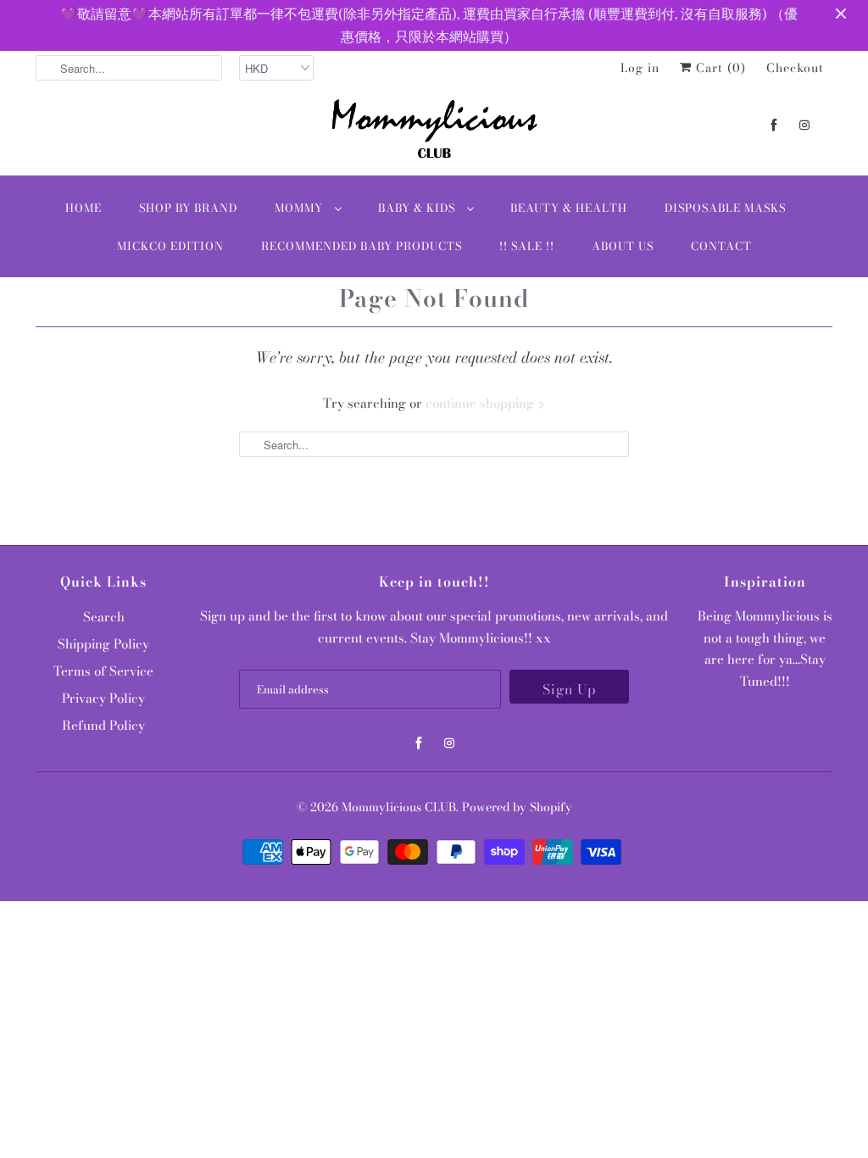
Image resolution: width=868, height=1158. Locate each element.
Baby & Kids (418, 207)
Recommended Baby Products (361, 245)
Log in (639, 67)
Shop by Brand (188, 207)
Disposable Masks (725, 207)
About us (623, 245)
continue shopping (481, 403)
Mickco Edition (170, 245)
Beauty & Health (568, 207)
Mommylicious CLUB (399, 807)
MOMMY (300, 207)
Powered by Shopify (517, 807)
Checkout (795, 67)
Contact (721, 245)
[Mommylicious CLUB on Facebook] (774, 125)
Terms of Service (103, 671)
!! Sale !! (526, 245)
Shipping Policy (103, 644)
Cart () (719, 67)
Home (83, 207)
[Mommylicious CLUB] (434, 132)
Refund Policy (103, 725)
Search (104, 616)
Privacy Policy (103, 698)
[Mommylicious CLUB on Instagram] (804, 125)
